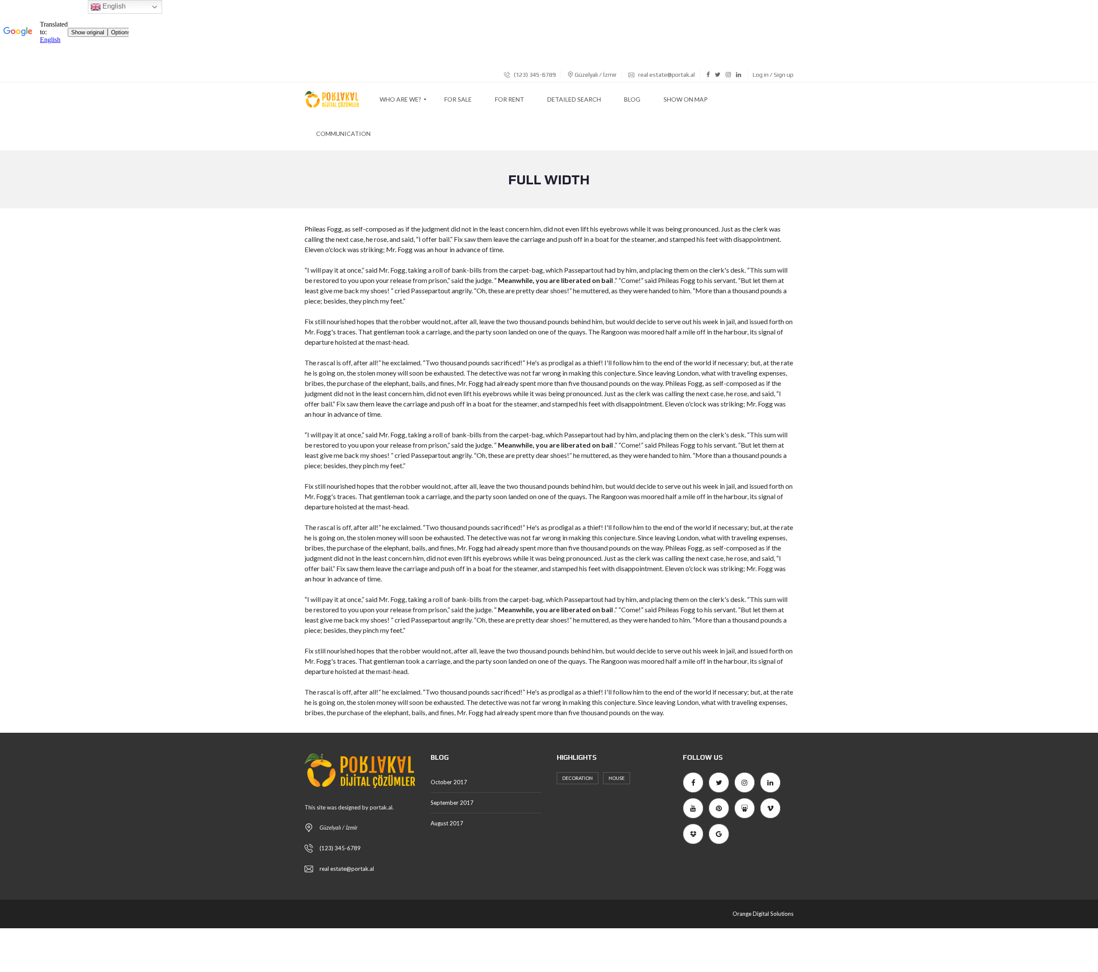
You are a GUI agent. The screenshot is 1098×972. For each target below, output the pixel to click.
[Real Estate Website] (332, 99)
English (113, 6)
